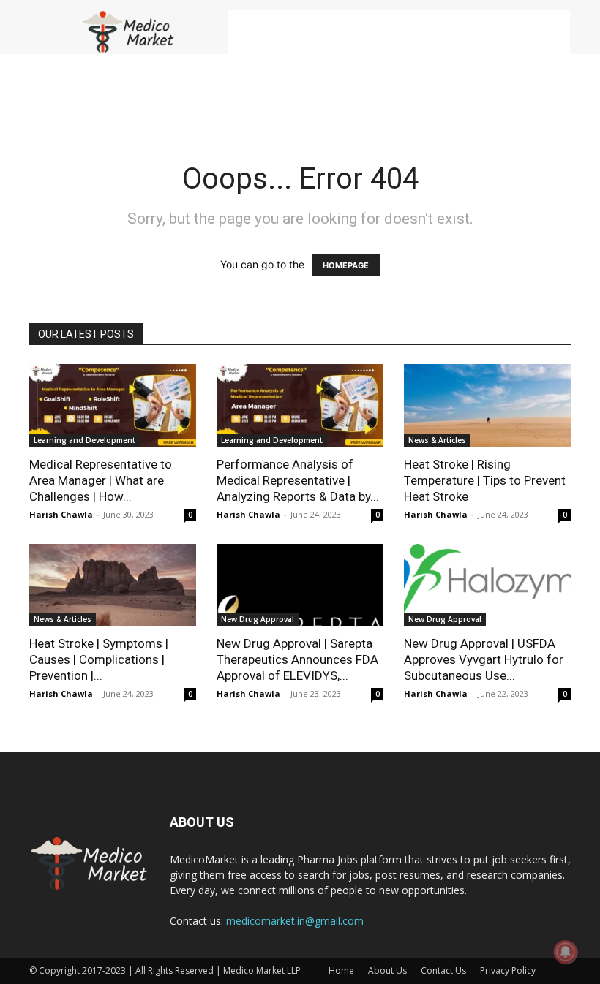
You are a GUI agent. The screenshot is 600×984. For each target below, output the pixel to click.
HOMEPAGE (346, 265)
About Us (387, 970)
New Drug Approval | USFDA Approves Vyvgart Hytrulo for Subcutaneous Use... (483, 659)
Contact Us (443, 970)
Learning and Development (84, 440)
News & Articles (437, 440)
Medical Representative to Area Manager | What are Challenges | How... (100, 480)
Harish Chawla (61, 514)
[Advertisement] (399, 32)
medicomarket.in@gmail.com (295, 921)
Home (341, 970)
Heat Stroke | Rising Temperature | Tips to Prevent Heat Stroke (485, 480)
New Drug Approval (257, 619)
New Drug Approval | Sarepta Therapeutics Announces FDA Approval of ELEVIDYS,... (297, 659)
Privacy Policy (508, 970)
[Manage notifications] (565, 952)
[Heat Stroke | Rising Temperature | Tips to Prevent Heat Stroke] (487, 405)
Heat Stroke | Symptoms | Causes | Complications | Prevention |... (98, 659)
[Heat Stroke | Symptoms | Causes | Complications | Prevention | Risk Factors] (112, 585)
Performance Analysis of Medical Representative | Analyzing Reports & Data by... (298, 480)
